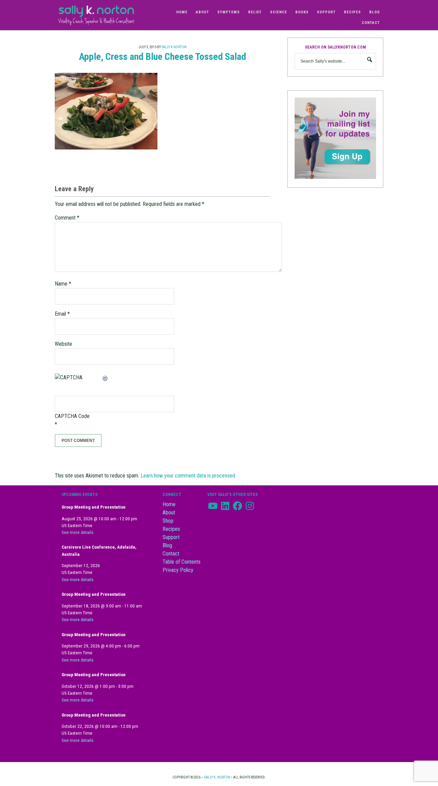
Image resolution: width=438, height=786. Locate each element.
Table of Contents (182, 562)
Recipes (171, 529)
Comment (67, 217)
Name (63, 283)
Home (169, 504)
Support (171, 537)
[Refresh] (105, 377)
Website (63, 344)
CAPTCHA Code (72, 416)
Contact (171, 553)
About (169, 512)
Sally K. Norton (103, 15)
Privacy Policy (178, 570)
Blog (167, 545)
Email (62, 314)
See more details (77, 532)
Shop (168, 521)
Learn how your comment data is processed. (188, 475)
